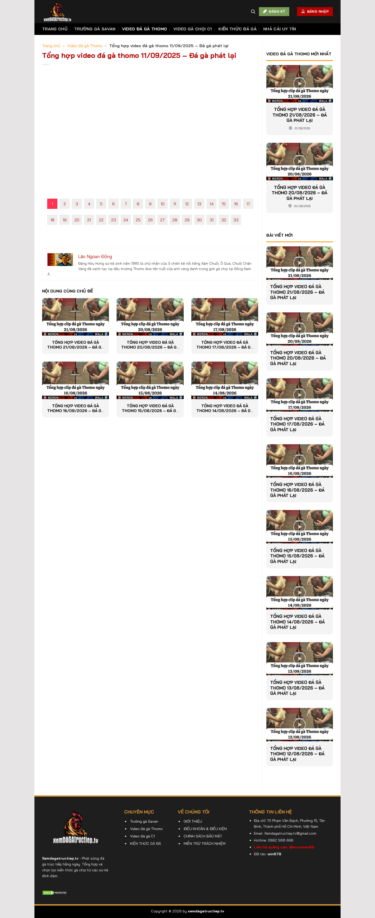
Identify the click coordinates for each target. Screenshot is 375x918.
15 (224, 203)
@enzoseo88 (301, 847)
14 (212, 203)
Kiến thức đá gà (237, 28)
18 (52, 219)
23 (113, 219)
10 (163, 203)
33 (236, 219)
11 (174, 203)
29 (187, 219)
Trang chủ (55, 28)
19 (65, 219)
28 (174, 219)
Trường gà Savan (95, 28)
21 (89, 219)
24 (125, 219)
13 (199, 203)
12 (187, 203)
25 (138, 219)
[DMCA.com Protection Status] (55, 892)
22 (101, 219)
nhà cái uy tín (279, 28)
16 (236, 203)
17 (248, 203)
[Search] (253, 12)
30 (199, 219)
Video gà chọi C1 (192, 28)
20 (76, 219)
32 (223, 219)
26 (150, 219)
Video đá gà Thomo (144, 28)
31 (212, 219)
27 (162, 219)
